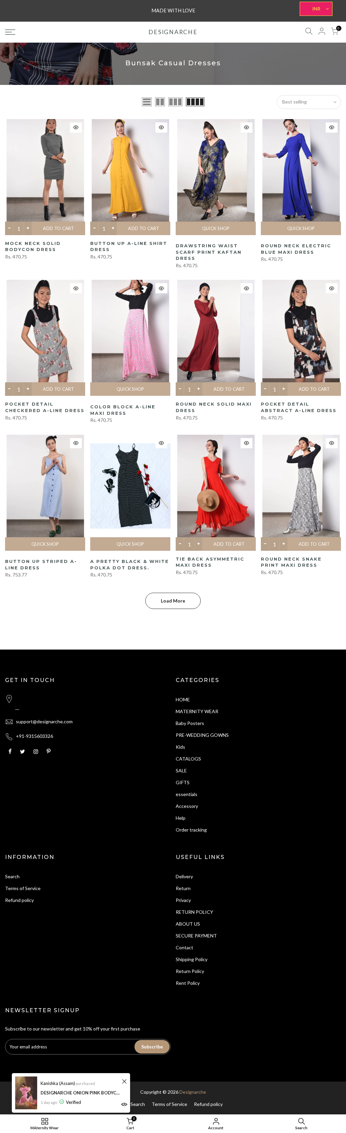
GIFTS (183, 782)
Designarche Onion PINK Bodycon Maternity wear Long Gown (80, 1092)
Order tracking (191, 830)
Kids (180, 747)
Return (183, 888)
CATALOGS (188, 759)
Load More (173, 601)
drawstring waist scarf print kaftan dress (209, 252)
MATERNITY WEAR (197, 711)
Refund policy (19, 900)
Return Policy (190, 971)
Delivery (184, 876)
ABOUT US (188, 924)
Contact (184, 947)
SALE (181, 770)
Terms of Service (23, 888)
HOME (183, 699)
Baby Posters (190, 723)
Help (181, 818)
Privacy (183, 900)
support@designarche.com (44, 721)
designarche (172, 32)
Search (12, 876)
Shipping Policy (191, 959)
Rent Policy (188, 983)
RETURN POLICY (194, 912)
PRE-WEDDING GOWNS (202, 735)
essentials (186, 794)
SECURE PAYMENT (196, 935)
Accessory (187, 806)
